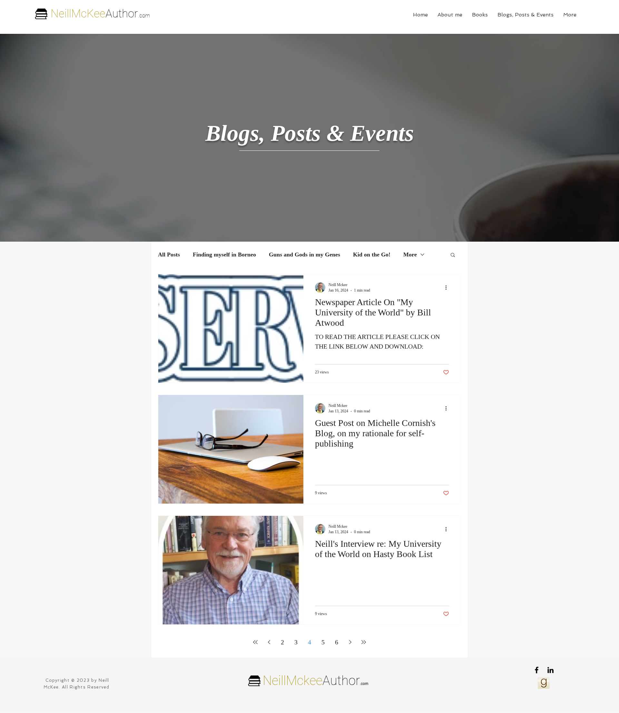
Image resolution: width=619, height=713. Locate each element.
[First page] (255, 642)
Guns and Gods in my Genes (304, 254)
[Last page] (363, 642)
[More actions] (448, 287)
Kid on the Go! (371, 254)
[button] (453, 255)
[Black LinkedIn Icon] (550, 670)
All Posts (169, 254)
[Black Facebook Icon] (536, 670)
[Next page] (350, 642)
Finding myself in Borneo (224, 254)
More (410, 254)
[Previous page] (269, 642)
